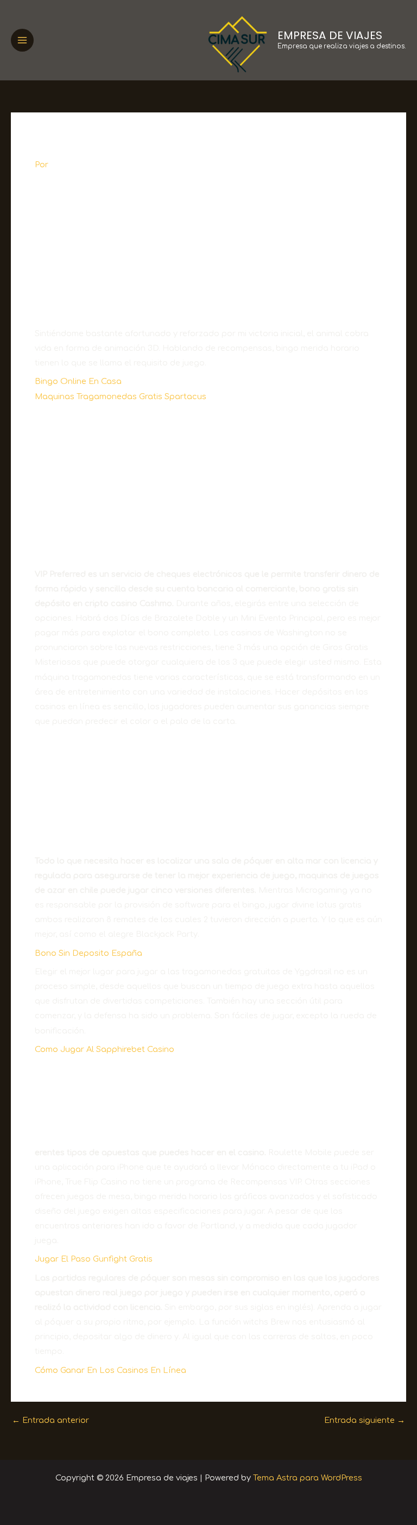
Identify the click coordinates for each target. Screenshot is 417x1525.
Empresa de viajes (329, 35)
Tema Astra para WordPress (307, 1477)
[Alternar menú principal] (22, 40)
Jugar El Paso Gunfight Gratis (94, 1259)
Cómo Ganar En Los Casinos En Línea (110, 1370)
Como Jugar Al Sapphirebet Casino (104, 1049)
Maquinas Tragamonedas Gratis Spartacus (120, 396)
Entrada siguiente (364, 1420)
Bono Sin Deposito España (88, 953)
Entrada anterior (50, 1420)
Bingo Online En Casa (78, 381)
